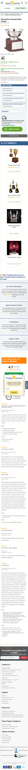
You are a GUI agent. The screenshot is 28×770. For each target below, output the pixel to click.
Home (2, 13)
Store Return (5, 701)
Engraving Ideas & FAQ (7, 713)
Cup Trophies (5, 735)
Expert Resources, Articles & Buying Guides (12, 716)
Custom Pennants (6, 738)
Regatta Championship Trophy (14, 226)
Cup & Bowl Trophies (14, 13)
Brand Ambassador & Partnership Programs (12, 714)
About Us (4, 695)
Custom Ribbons (6, 740)
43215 (9, 123)
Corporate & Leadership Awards (10, 726)
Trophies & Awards (6, 724)
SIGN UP (24, 657)
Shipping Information (7, 699)
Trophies (7, 13)
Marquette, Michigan (7, 682)
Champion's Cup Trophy (14, 165)
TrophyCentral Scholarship (8, 711)
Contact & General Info (7, 697)
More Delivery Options (8, 125)
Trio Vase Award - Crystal (14, 257)
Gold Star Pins (5, 742)
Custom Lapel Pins (6, 737)
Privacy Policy (5, 703)
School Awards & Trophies (8, 728)
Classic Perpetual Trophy (14, 195)
